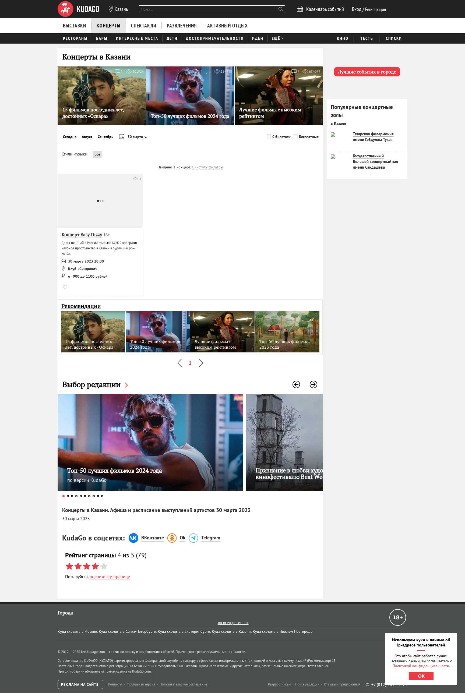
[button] (296, 384)
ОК (421, 676)
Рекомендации (81, 306)
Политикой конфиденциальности (421, 665)
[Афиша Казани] (78, 9)
